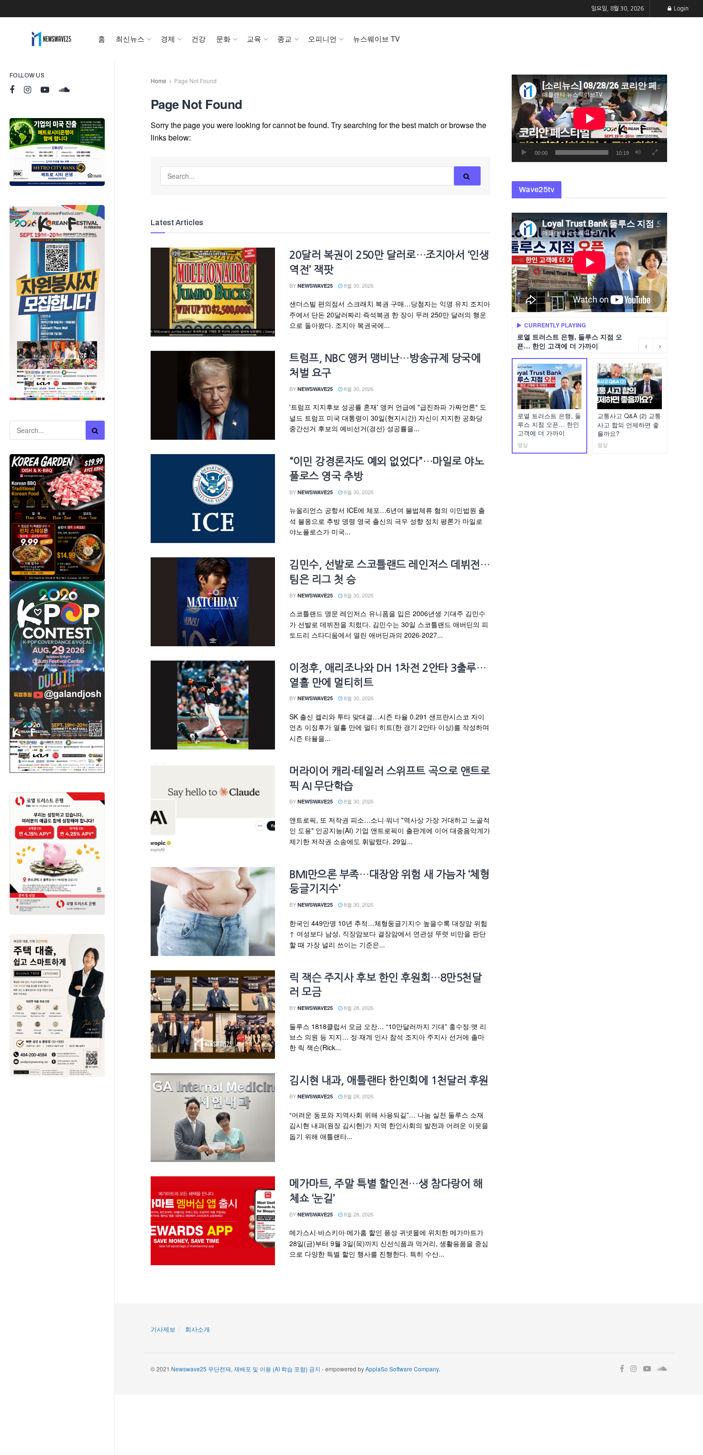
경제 (168, 38)
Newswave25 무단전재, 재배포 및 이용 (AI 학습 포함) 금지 (245, 1369)
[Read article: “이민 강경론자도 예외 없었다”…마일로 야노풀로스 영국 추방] (213, 498)
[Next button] (660, 345)
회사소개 (197, 1329)
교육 (254, 38)
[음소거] (638, 152)
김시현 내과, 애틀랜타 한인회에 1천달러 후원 (389, 1080)
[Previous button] (645, 345)
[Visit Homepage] (51, 39)
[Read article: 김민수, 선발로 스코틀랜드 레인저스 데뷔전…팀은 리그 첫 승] (213, 601)
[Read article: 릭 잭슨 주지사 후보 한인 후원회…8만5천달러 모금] (213, 1014)
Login (680, 8)
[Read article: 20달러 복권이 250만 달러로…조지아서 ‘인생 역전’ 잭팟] (213, 292)
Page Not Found (195, 80)
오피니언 (322, 38)
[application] (589, 118)
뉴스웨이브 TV (376, 38)
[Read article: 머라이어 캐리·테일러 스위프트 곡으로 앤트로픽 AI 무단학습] (213, 808)
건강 (198, 38)
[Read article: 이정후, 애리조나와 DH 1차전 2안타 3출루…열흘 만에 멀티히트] (213, 705)
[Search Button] (95, 430)
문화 (223, 38)
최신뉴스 (130, 38)
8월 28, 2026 (357, 1007)
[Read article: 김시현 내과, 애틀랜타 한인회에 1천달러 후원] (213, 1117)
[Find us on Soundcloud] (64, 90)
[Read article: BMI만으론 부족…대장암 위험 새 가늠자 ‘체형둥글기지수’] (213, 911)
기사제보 (163, 1329)
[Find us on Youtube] (45, 90)
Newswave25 (315, 285)
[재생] (524, 152)
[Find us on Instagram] (27, 90)
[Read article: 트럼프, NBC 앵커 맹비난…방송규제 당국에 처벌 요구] (213, 395)
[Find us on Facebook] (12, 90)
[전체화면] (654, 152)
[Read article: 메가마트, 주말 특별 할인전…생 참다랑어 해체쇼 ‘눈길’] (213, 1220)
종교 (284, 38)
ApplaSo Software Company (402, 1369)
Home (158, 80)
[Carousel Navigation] (652, 345)
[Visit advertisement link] (57, 152)
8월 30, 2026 (357, 285)
